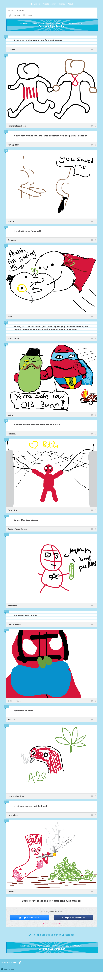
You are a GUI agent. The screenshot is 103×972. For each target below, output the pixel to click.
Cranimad (12, 240)
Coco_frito (12, 510)
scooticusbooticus (16, 796)
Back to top (9, 969)
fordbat (11, 221)
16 (6, 725)
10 (6, 439)
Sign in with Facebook (75, 917)
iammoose (12, 605)
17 (6, 802)
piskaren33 (13, 433)
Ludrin (10, 415)
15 (6, 706)
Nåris (10, 316)
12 (6, 535)
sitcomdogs (13, 815)
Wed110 (11, 719)
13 (6, 611)
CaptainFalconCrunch (17, 529)
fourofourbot (14, 338)
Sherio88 (12, 891)
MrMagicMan (13, 144)
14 (6, 630)
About (70, 4)
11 (6, 516)
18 (6, 821)
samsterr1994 (14, 624)
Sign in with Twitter (31, 917)
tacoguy (11, 49)
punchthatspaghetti (17, 126)
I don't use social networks (51, 924)
